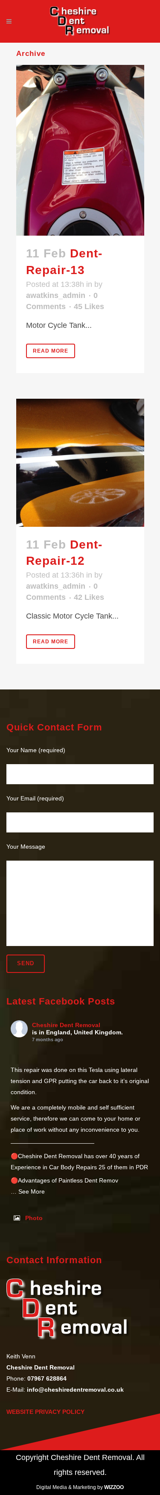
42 (89, 597)
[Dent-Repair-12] (80, 463)
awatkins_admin (55, 295)
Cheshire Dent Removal (66, 1025)
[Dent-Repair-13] (80, 150)
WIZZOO (114, 1487)
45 (89, 307)
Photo (34, 1218)
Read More (50, 351)
